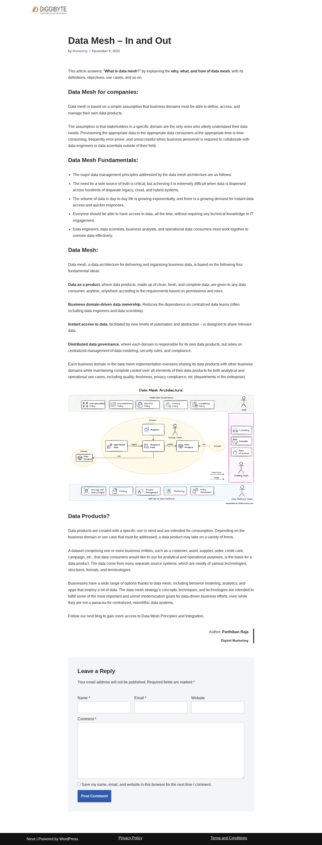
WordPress (68, 839)
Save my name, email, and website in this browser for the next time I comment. (146, 784)
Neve (31, 839)
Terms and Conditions (229, 838)
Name (84, 698)
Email (140, 698)
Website (198, 698)
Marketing (80, 51)
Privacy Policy (130, 838)
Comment (87, 719)
